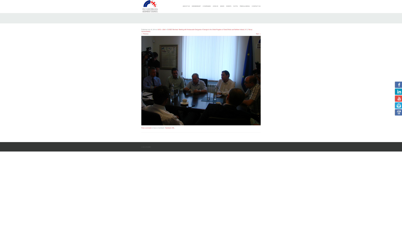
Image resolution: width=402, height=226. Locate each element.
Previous (144, 34)
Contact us (256, 6)
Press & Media (245, 6)
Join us (215, 6)
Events (228, 6)
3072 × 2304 (161, 29)
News (222, 6)
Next (258, 34)
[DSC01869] (201, 80)
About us (186, 6)
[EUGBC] (150, 6)
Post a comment (146, 128)
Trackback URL (169, 128)
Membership (196, 6)
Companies (207, 6)
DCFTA (235, 6)
